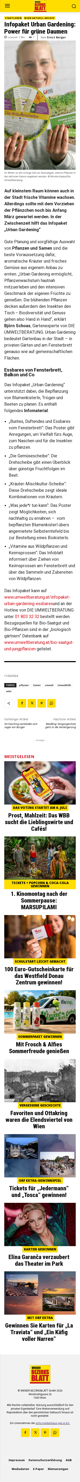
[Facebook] (22, 703)
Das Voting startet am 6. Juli (40, 807)
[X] (32, 703)
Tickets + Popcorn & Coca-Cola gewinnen (40, 884)
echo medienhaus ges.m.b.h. (53, 1423)
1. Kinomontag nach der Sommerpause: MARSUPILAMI (39, 900)
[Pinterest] (41, 703)
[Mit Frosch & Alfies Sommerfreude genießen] (40, 1012)
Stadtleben (13, 18)
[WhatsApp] (51, 703)
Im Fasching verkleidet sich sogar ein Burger (20, 725)
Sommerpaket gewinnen (40, 1036)
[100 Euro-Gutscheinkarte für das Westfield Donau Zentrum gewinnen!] (40, 936)
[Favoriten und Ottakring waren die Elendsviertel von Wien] (40, 1080)
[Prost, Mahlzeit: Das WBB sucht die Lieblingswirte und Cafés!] (40, 783)
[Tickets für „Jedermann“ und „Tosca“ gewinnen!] (40, 1155)
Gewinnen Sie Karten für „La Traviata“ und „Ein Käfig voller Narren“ (39, 1332)
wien (8, 691)
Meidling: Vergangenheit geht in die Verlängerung (60, 725)
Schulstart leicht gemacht (40, 961)
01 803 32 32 (27, 616)
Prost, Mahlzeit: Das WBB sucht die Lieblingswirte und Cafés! (39, 822)
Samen (37, 685)
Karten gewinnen (40, 1249)
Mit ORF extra (40, 1317)
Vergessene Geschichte (40, 1105)
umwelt (49, 685)
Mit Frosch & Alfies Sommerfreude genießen (39, 1048)
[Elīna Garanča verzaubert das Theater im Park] (40, 1224)
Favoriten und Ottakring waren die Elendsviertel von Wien (39, 1120)
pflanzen (24, 685)
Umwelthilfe (64, 685)
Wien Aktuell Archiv (39, 18)
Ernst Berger (56, 37)
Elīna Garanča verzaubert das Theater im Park (39, 1260)
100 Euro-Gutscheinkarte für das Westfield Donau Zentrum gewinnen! (39, 976)
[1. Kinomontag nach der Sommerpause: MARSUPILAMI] (40, 858)
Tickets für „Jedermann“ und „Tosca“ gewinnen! (39, 1192)
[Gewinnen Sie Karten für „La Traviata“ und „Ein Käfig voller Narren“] (40, 1293)
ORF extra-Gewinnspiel (40, 1180)
